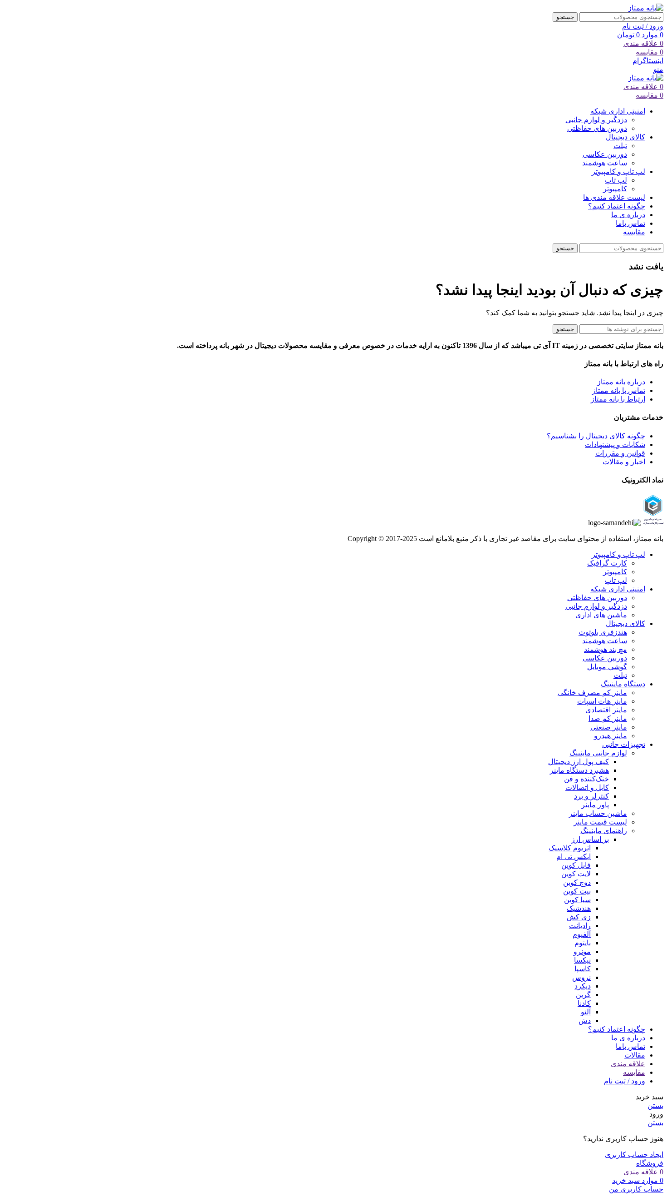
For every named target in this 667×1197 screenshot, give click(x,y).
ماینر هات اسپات (602, 701)
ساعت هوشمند (604, 163)
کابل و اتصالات (587, 787)
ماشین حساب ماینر (598, 813)
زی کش (579, 917)
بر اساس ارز (590, 839)
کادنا (584, 1003)
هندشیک (579, 908)
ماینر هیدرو (610, 736)
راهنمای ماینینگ (603, 830)
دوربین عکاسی (605, 154)
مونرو (582, 951)
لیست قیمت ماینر (600, 822)
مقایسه (634, 1072)
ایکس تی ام (573, 856)
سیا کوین (577, 900)
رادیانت (580, 925)
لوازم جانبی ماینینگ (598, 753)
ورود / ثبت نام (624, 1081)
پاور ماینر (595, 805)
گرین (583, 994)
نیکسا (582, 960)
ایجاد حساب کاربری (634, 1154)
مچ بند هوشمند (605, 649)
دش (585, 1020)
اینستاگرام (648, 61)
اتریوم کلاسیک (570, 848)
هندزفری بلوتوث (603, 632)
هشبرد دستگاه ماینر (579, 770)
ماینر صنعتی (608, 727)
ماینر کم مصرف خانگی (592, 692)
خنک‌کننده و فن (586, 779)
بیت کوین (577, 891)
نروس (581, 977)
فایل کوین (576, 865)
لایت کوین (576, 874)
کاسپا (582, 969)
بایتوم (582, 943)
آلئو (586, 1012)
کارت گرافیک (607, 563)
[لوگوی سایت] (645, 8)
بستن (655, 1105)
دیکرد (582, 986)
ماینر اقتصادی (606, 710)
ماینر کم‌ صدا (608, 718)
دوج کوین (577, 882)
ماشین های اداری (601, 615)
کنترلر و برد (591, 796)
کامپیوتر (615, 189)
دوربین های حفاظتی (597, 128)
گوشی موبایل (607, 667)
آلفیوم (582, 934)
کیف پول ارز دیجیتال (578, 761)
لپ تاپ (616, 180)
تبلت (620, 145)
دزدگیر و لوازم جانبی (596, 120)
